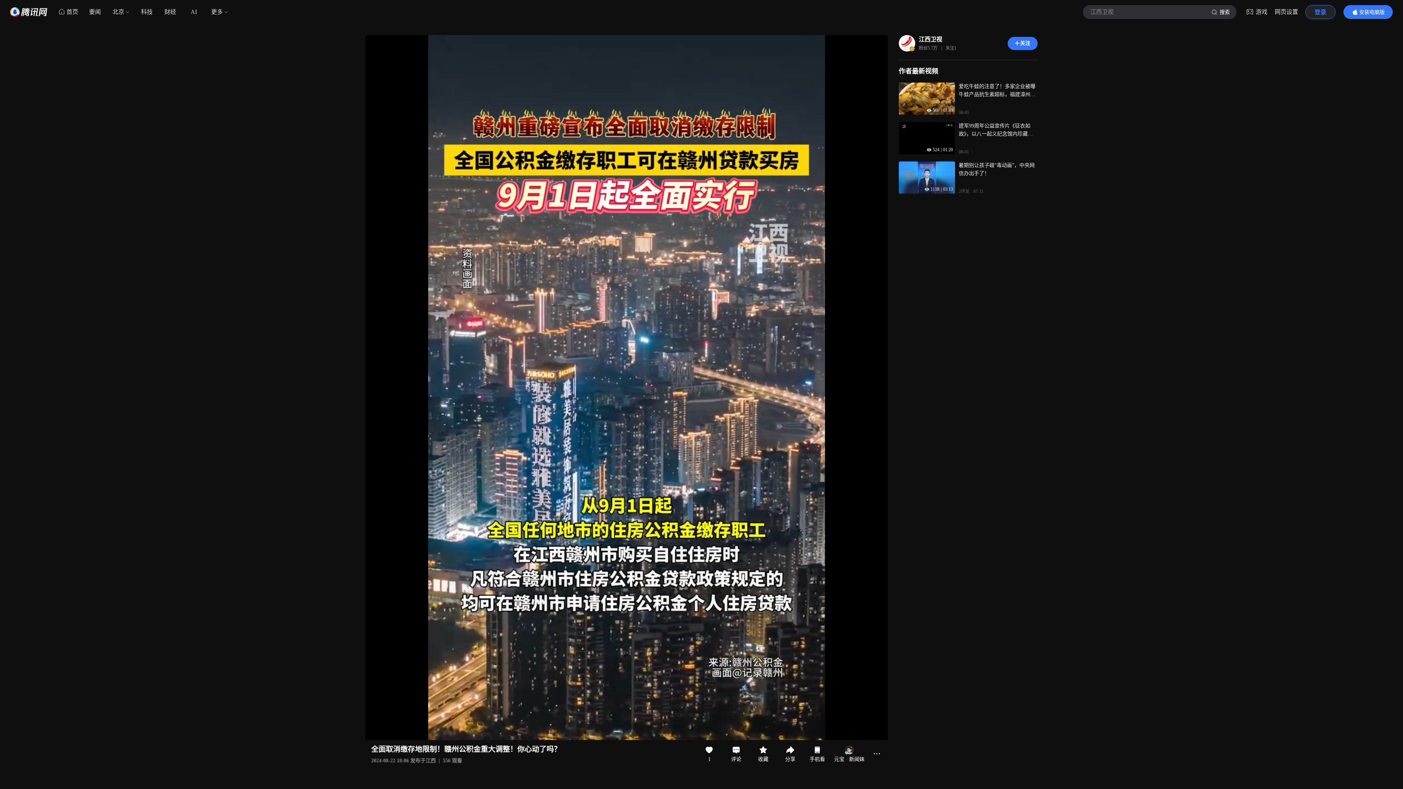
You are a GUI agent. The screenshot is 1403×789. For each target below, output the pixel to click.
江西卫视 (930, 39)
